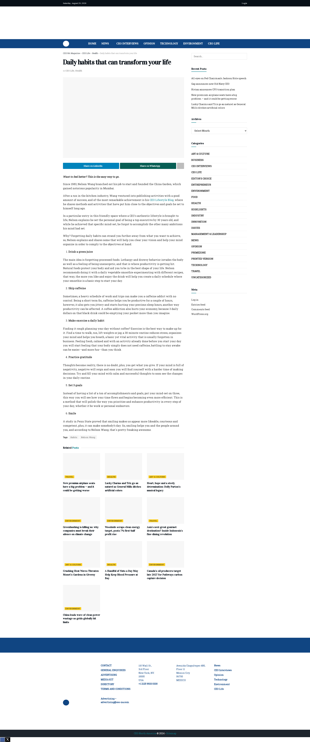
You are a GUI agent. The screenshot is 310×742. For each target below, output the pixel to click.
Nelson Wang (88, 437)
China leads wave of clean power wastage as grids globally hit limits (81, 618)
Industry (197, 215)
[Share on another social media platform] (180, 166)
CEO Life (214, 43)
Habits (73, 437)
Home (92, 43)
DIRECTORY (107, 684)
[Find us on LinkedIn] (66, 43)
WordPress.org (199, 314)
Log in (194, 299)
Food (194, 197)
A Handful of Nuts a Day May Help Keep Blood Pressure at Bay (121, 574)
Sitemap (171, 733)
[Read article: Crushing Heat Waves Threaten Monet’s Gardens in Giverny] (81, 554)
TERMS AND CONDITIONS (115, 688)
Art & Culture (157, 477)
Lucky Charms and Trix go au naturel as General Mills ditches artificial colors (123, 487)
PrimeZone (198, 252)
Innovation (199, 221)
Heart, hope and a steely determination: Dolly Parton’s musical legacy (164, 487)
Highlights (199, 209)
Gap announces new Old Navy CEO (210, 83)
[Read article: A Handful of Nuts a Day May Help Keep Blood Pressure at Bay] (123, 554)
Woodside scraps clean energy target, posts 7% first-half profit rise (122, 531)
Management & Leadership (209, 234)
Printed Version (202, 258)
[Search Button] (246, 43)
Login (244, 3)
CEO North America (145, 733)
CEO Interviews (127, 43)
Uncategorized (201, 277)
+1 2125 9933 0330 (148, 683)
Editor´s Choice (201, 178)
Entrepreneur (201, 184)
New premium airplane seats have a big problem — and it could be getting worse (79, 487)
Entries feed (198, 304)
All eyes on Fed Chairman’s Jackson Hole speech (218, 78)
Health (78, 70)
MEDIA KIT (107, 679)
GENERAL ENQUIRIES (113, 670)
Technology (169, 43)
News (105, 43)
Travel (69, 477)
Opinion (149, 43)
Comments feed (200, 309)
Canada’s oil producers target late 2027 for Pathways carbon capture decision (164, 574)
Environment (193, 43)
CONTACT (106, 665)
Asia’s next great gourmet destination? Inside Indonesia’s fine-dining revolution (165, 531)
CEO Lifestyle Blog (162, 200)
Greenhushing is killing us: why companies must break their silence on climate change (80, 531)
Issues (195, 227)
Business (197, 159)
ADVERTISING (109, 674)
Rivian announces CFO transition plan (213, 89)
